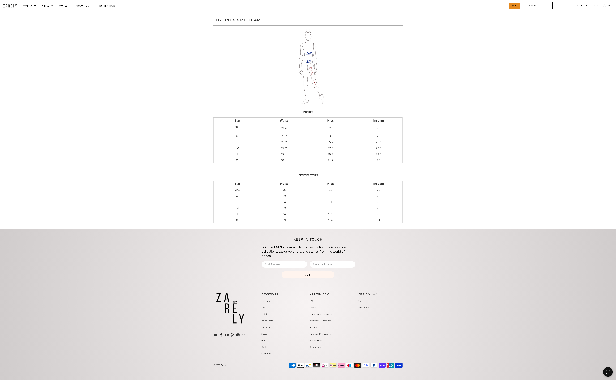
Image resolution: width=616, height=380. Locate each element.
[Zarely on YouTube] (226, 335)
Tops (263, 307)
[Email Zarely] (243, 335)
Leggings (265, 301)
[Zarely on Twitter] (215, 335)
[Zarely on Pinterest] (232, 335)
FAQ (312, 301)
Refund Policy (316, 347)
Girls (263, 340)
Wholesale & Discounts (320, 320)
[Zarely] (10, 6)
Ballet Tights (267, 320)
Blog (360, 301)
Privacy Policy (316, 340)
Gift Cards (266, 353)
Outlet (264, 347)
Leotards (265, 327)
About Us (314, 327)
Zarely (223, 365)
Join (308, 275)
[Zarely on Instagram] (238, 335)
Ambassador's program (321, 314)
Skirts (264, 333)
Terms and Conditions (320, 333)
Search (313, 307)
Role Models (363, 307)
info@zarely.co (590, 5)
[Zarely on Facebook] (221, 335)
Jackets (264, 314)
